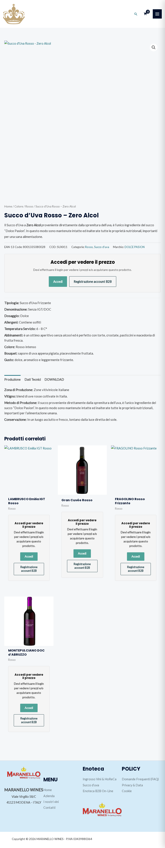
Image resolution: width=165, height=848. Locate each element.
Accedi (58, 281)
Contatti (49, 807)
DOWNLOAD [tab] (54, 379)
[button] (136, 14)
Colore (18, 206)
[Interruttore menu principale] (157, 13)
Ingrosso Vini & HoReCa (99, 779)
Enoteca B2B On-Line (98, 791)
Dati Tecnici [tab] (32, 379)
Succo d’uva (91, 785)
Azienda (49, 796)
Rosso (29, 206)
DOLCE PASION (135, 247)
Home (8, 206)
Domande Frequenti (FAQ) (140, 779)
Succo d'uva (101, 247)
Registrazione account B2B (93, 281)
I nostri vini (51, 802)
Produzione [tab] (12, 379)
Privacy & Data (132, 785)
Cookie (127, 791)
